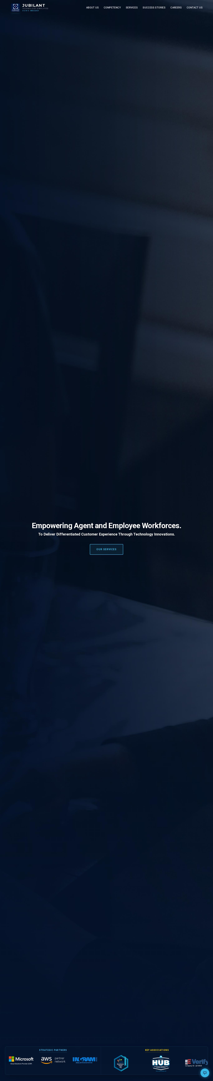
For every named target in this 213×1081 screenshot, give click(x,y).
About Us (92, 7)
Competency (112, 7)
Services (132, 7)
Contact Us (195, 7)
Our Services (106, 549)
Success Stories (154, 7)
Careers (176, 7)
